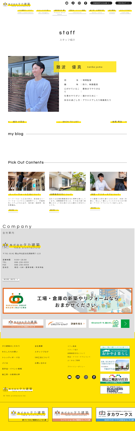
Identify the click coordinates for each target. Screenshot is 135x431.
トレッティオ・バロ (11, 357)
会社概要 (112, 10)
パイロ (5, 363)
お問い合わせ (41, 363)
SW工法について (42, 357)
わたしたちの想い (43, 10)
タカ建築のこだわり (25, 10)
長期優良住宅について (76, 353)
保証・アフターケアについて (79, 357)
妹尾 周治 (117, 122)
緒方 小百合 (19, 122)
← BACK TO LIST (68, 122)
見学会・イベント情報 (77, 10)
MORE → (13, 210)
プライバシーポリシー (76, 367)
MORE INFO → (11, 279)
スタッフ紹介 (73, 350)
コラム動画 (72, 346)
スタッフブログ (125, 10)
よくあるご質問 (74, 360)
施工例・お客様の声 (97, 10)
